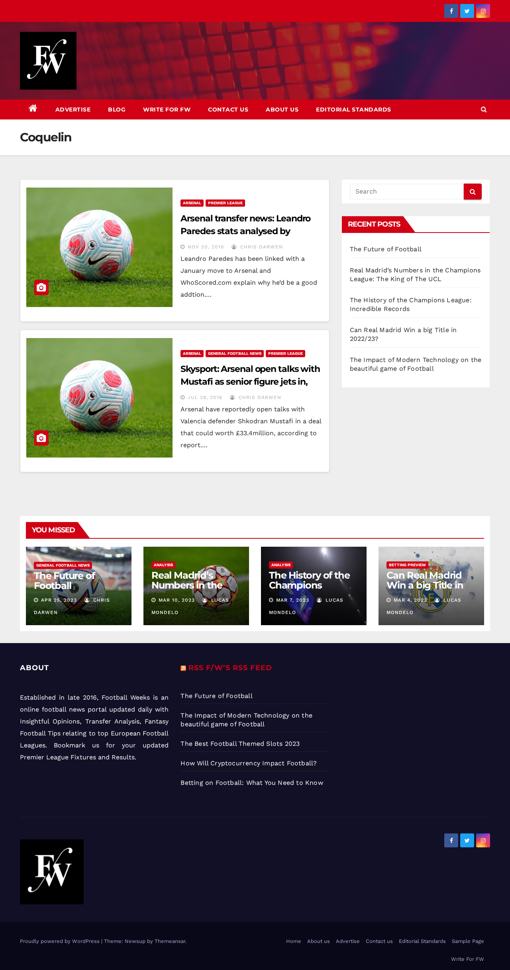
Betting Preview (407, 565)
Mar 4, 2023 (410, 600)
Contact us (228, 109)
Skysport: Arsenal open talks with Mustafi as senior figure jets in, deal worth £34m (250, 382)
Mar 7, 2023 (292, 600)
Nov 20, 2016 (206, 247)
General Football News (234, 353)
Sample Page (468, 941)
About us (282, 109)
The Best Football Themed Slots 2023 (240, 743)
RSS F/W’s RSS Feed (230, 667)
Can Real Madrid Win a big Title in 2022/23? (424, 585)
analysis (163, 565)
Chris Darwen (260, 247)
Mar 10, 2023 (177, 600)
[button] (484, 109)
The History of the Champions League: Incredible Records (311, 590)
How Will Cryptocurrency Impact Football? (248, 763)
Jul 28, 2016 (205, 397)
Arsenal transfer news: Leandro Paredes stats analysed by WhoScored (245, 231)
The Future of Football (387, 249)
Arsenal (192, 203)
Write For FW (166, 109)
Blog (117, 109)
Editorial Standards (353, 109)
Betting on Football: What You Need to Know (251, 782)
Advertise (73, 109)
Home (293, 941)
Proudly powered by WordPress (60, 941)
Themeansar (170, 941)
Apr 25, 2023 (59, 600)
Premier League (225, 203)
